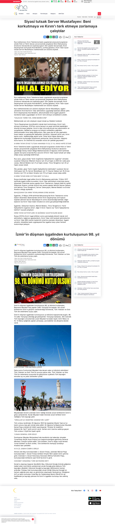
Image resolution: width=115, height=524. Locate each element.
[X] (88, 490)
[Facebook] (84, 490)
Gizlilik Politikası (17, 504)
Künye (15, 497)
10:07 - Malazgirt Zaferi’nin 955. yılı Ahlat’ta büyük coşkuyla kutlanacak (36, 1)
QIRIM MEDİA (17, 499)
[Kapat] (33, 519)
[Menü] (95, 17)
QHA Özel (61, 13)
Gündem (21, 13)
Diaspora (53, 13)
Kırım (28, 13)
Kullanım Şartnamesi (18, 502)
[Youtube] (100, 490)
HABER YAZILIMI (18, 513)
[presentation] (48, 1)
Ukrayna (35, 13)
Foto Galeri (90, 16)
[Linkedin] (96, 490)
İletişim (15, 501)
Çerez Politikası (17, 505)
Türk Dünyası (43, 13)
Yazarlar (79, 16)
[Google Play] (91, 498)
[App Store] (91, 503)
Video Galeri (84, 16)
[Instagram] (92, 490)
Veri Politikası (17, 507)
